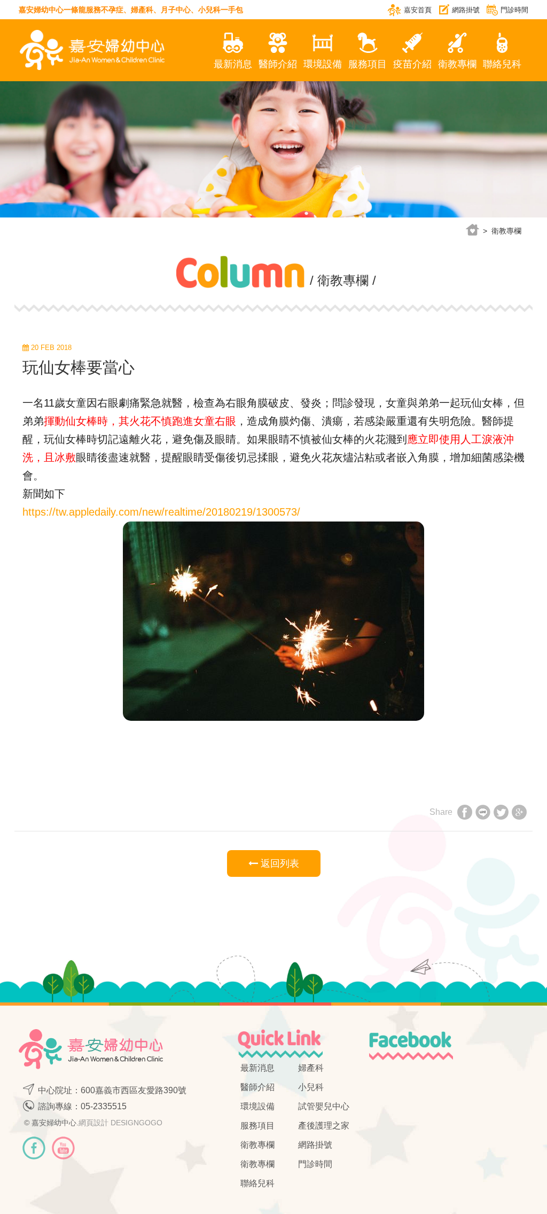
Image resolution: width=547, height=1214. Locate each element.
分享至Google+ (519, 813)
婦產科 (142, 9)
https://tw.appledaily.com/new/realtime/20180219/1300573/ (161, 512)
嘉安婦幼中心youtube (63, 1148)
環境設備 (322, 64)
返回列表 (278, 863)
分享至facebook (465, 813)
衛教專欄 (457, 64)
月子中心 (176, 9)
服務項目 (367, 64)
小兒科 (209, 9)
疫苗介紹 (412, 64)
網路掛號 (466, 10)
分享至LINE (483, 813)
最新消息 (233, 64)
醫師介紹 (278, 64)
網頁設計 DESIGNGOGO (120, 1122)
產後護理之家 (323, 1125)
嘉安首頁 (418, 10)
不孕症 (112, 9)
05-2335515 (104, 1106)
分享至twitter (501, 813)
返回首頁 (472, 230)
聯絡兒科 (502, 64)
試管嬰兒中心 (323, 1106)
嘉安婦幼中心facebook (34, 1148)
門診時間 (514, 10)
